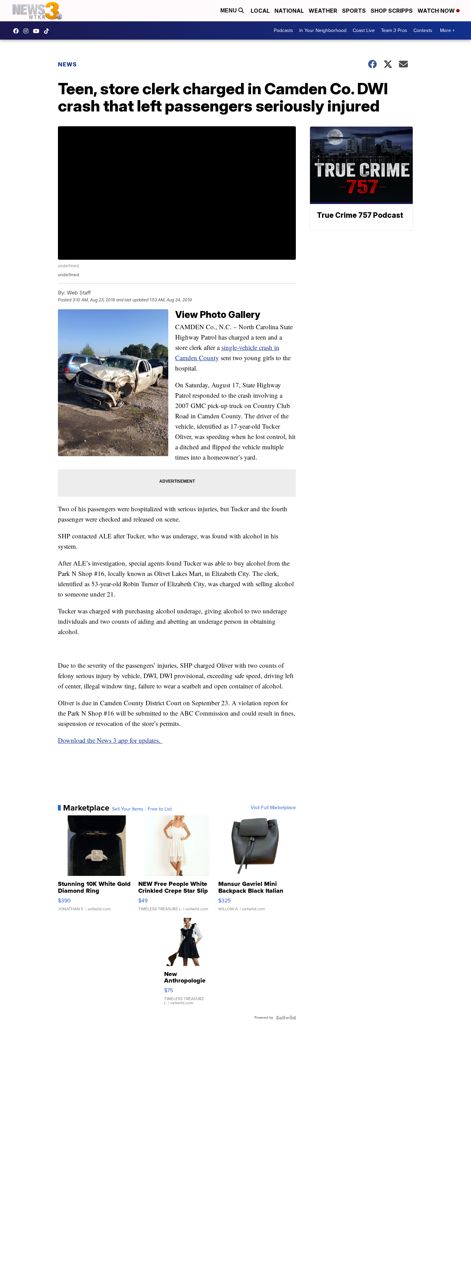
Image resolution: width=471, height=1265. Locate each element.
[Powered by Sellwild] (286, 1017)
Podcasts (283, 30)
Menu (229, 10)
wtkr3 (27, 31)
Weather (323, 10)
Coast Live (364, 30)
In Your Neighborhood (323, 30)
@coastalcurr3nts (48, 31)
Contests (422, 30)
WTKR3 (17, 31)
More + (447, 30)
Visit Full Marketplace (273, 807)
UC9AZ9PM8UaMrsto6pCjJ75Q (38, 31)
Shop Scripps (392, 10)
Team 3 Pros (394, 30)
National (289, 10)
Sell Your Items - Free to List (142, 809)
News (67, 64)
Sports (354, 10)
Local (260, 10)
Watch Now (437, 10)
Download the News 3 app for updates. (110, 740)
